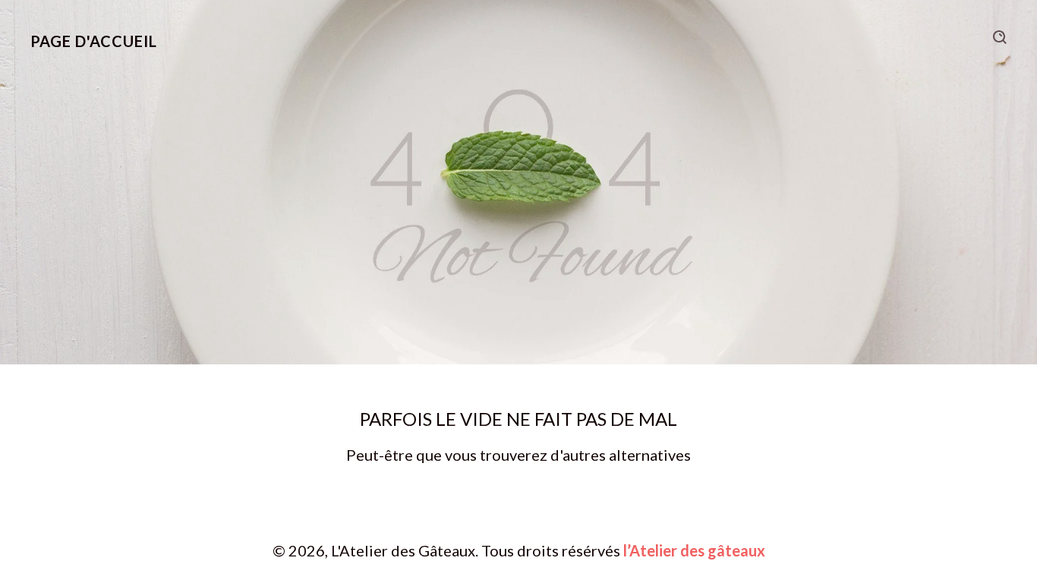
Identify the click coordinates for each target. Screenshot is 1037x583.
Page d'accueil (93, 41)
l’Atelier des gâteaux (694, 550)
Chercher (999, 37)
